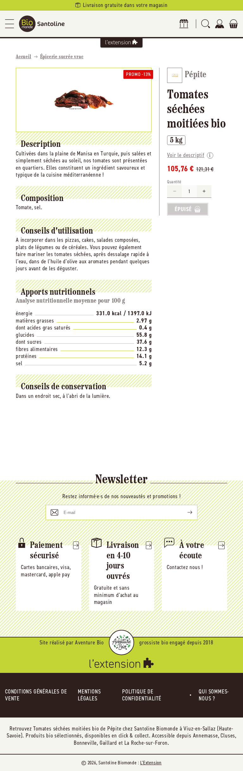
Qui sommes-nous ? (214, 695)
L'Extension (151, 762)
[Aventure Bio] (121, 642)
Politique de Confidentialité (141, 695)
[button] (9, 23)
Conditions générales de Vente (36, 695)
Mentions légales (89, 695)
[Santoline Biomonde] (42, 24)
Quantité (174, 182)
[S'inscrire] (184, 512)
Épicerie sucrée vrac (62, 57)
